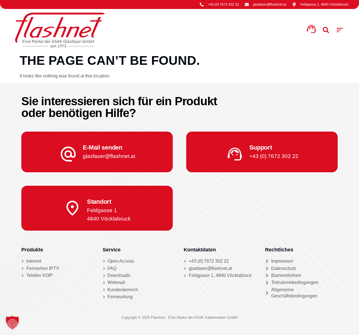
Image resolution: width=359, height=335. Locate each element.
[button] (340, 30)
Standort (99, 201)
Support (260, 147)
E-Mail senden (102, 147)
